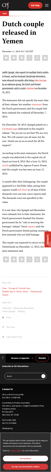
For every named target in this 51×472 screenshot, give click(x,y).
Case (4, 13)
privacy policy (16, 450)
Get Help (35, 5)
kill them (22, 190)
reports (31, 227)
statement (30, 88)
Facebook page (10, 129)
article (5, 166)
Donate (42, 357)
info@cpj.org (7, 428)
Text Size (10, 327)
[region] (25, 452)
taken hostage (40, 80)
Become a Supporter (20, 358)
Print (8, 318)
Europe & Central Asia (19, 288)
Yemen (5, 295)
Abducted (6, 308)
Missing (21, 311)
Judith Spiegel (8, 311)
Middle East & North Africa (15, 292)
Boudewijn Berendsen (24, 308)
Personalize (25, 458)
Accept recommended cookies (25, 467)
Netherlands (36, 292)
